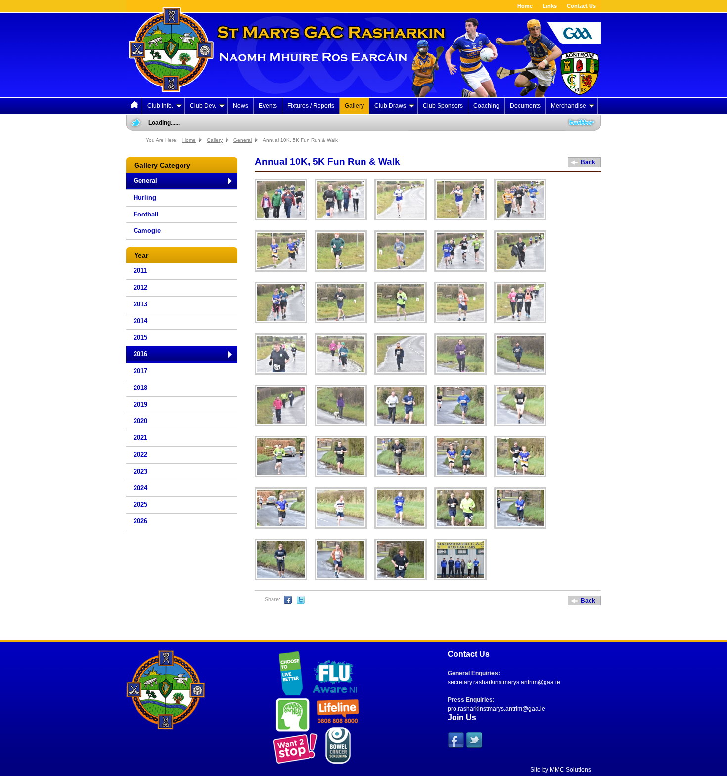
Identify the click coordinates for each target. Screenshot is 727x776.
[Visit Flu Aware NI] (335, 673)
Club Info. (160, 105)
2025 (140, 504)
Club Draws (390, 105)
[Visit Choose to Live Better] (291, 674)
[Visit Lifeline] (337, 711)
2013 (140, 304)
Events (268, 105)
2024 (140, 488)
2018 (140, 387)
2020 (140, 421)
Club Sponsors (443, 105)
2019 (140, 404)
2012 (140, 287)
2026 (140, 521)
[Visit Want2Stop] (294, 747)
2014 (140, 321)
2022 (140, 454)
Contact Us (581, 6)
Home (525, 6)
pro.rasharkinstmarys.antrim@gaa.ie (496, 708)
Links (550, 6)
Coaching (486, 105)
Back (588, 162)
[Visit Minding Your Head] (291, 713)
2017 (140, 371)
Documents (525, 105)
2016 (140, 354)
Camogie (147, 230)
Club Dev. (203, 105)
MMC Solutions (570, 769)
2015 (140, 337)
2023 (140, 471)
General (242, 140)
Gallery (354, 105)
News (240, 105)
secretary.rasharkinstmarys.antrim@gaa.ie (504, 682)
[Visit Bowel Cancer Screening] (337, 746)
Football (146, 214)
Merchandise (568, 105)
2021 (140, 437)
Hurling (145, 197)
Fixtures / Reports (310, 105)
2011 (140, 270)
